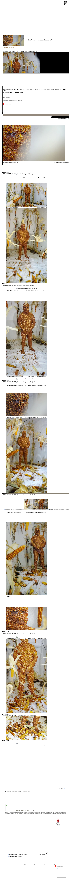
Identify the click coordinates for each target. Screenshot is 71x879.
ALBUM (62, 788)
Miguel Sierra (16, 89)
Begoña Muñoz (33, 51)
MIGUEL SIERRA (9, 162)
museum (6, 113)
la (9, 417)
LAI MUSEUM (18, 96)
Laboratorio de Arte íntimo (11, 96)
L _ (17, 715)
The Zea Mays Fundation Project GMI (11, 92)
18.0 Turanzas (35, 89)
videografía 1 (9, 791)
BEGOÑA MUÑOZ (64, 118)
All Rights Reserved (64, 162)
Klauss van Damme (14, 106)
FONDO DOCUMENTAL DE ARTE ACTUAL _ (10, 494)
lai (23, 51)
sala (8, 376)
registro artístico (32, 810)
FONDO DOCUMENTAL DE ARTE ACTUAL (10, 173)
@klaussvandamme (24, 856)
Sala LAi (21, 92)
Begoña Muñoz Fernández (56, 813)
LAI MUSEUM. (7, 864)
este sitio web (16, 812)
